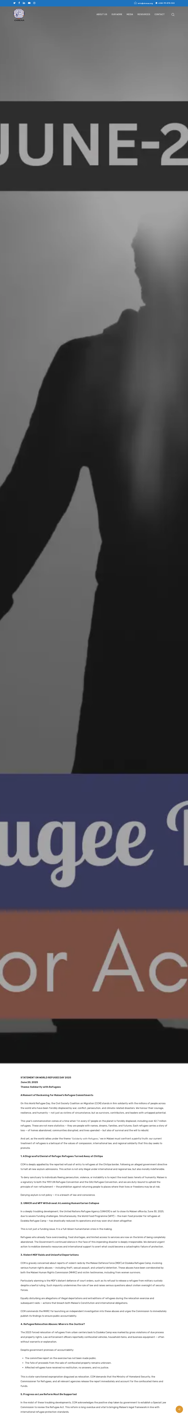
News (70, 543)
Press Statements (112, 543)
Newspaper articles (88, 543)
